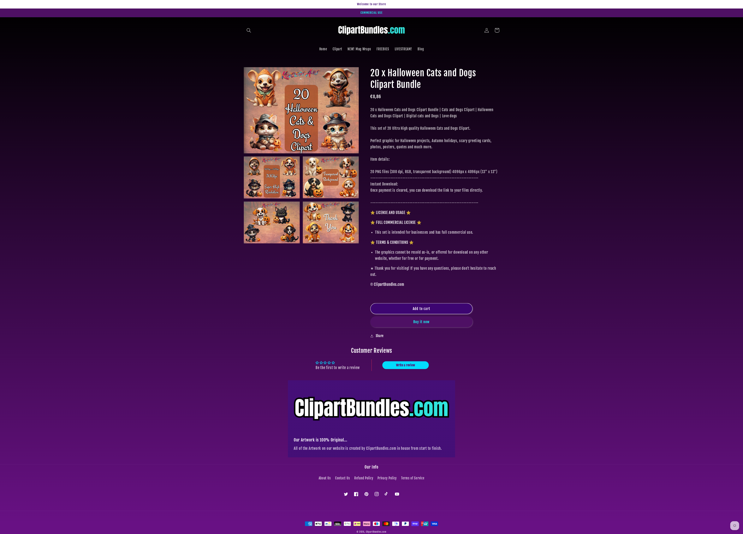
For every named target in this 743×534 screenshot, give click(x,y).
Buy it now (421, 322)
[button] (249, 30)
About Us (325, 478)
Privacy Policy (387, 478)
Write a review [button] (405, 365)
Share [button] (380, 336)
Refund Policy (363, 478)
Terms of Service (413, 478)
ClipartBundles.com (376, 531)
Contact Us (342, 478)
